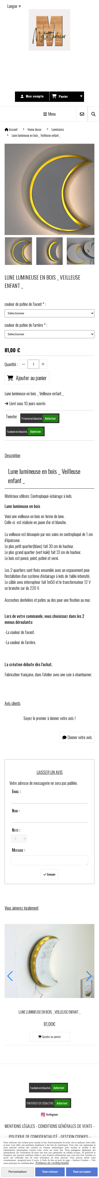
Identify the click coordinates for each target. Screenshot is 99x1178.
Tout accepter (82, 1171)
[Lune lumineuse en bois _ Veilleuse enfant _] (49, 960)
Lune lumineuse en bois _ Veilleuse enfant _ (49, 1012)
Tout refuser (50, 1171)
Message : (18, 850)
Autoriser (50, 418)
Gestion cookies (74, 1137)
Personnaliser (18, 1171)
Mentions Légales (20, 1126)
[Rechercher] (93, 114)
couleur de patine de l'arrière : (26, 325)
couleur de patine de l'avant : (25, 304)
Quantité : (11, 364)
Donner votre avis (79, 737)
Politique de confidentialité (33, 1137)
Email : (16, 791)
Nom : (15, 811)
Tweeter (11, 416)
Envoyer (51, 874)
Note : (16, 830)
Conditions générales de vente (65, 1126)
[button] (88, 251)
